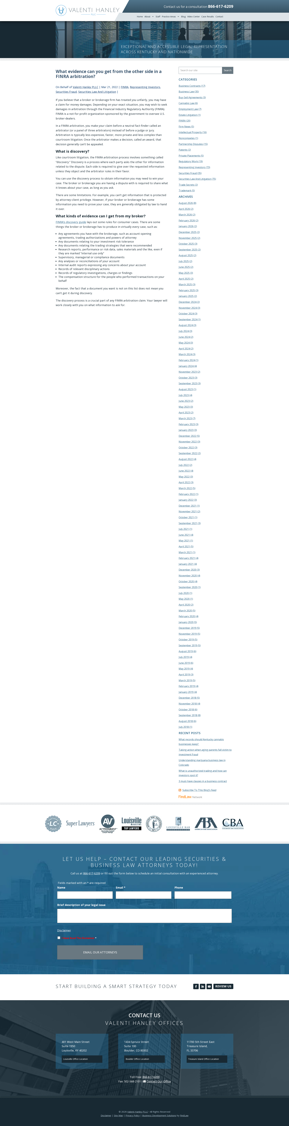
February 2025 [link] (187, 290)
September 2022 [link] (188, 453)
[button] (196, 986)
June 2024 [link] (184, 337)
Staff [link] (158, 16)
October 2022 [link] (186, 447)
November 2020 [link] (188, 575)
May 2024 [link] (184, 342)
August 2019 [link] (186, 651)
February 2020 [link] (187, 616)
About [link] (147, 16)
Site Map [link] (118, 1115)
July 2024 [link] (184, 331)
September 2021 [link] (188, 523)
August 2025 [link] (186, 255)
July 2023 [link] (184, 395)
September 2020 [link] (188, 587)
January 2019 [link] (186, 692)
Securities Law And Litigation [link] (97, 92)
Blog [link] (183, 16)
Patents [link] (183, 149)
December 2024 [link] (187, 302)
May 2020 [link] (184, 598)
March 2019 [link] (185, 680)
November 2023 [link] (188, 371)
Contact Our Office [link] (159, 1081)
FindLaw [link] (184, 1115)
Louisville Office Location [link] (75, 1059)
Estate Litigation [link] (188, 115)
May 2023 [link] (184, 406)
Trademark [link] (185, 190)
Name (61, 887)
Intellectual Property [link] (190, 132)
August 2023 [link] (186, 389)
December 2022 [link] (187, 436)
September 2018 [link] (188, 715)
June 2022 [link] (184, 470)
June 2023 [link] (184, 401)
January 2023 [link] (186, 430)
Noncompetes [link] (187, 138)
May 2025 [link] (184, 273)
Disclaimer (64, 930)
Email (120, 887)
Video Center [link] (193, 16)
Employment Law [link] (188, 109)
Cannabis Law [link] (186, 103)
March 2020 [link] (185, 610)
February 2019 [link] (187, 686)
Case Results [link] (207, 16)
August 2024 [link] (186, 325)
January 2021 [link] (186, 564)
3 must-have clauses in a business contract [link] (203, 781)
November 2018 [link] (188, 703)
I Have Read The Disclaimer (79, 938)
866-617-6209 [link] (91, 873)
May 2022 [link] (184, 476)
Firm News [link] (185, 126)
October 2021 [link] (186, 517)
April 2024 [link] (184, 348)
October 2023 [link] (186, 377)
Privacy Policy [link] (133, 1115)
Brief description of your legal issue (81, 905)
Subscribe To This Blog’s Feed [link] (199, 790)
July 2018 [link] (184, 727)
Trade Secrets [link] (186, 184)
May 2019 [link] (184, 668)
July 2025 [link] (184, 261)
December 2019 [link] (187, 628)
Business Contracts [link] (189, 85)
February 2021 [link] (187, 558)
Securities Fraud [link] (66, 92)
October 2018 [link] (186, 709)
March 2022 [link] (185, 488)
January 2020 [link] (186, 622)
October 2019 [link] (186, 639)
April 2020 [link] (184, 604)
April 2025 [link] (184, 278)
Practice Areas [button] (169, 16)
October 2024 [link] (186, 313)
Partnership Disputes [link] (191, 144)
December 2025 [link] (187, 232)
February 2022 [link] (187, 494)
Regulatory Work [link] (188, 161)
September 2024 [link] (188, 319)
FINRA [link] (124, 87)
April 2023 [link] (184, 412)
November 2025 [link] (188, 238)
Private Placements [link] (189, 155)
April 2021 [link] (184, 546)
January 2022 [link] (186, 500)
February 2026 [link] (187, 220)
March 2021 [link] (185, 552)
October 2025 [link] (186, 243)
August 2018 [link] (186, 721)
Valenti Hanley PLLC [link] (85, 87)
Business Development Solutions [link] (159, 1115)
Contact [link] (219, 16)
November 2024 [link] (188, 308)
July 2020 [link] (184, 593)
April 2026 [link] (184, 209)
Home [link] (140, 16)
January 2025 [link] (186, 296)
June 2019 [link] (184, 663)
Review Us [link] (223, 986)
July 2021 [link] (184, 529)
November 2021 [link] (188, 511)
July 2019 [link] (184, 657)
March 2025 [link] (185, 284)
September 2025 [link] (188, 249)
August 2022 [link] (186, 459)
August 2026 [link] (186, 203)
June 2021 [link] (184, 535)
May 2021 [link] (184, 540)
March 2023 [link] (185, 418)
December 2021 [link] (187, 505)
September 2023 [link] (188, 383)
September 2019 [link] (188, 645)
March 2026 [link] (185, 214)
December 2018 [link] (187, 697)
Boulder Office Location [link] (137, 1059)
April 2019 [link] (184, 674)
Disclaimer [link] (106, 1115)
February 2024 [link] (187, 360)
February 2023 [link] (187, 424)
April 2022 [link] (184, 482)
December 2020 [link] (187, 569)
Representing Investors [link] (145, 87)
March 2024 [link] (185, 354)
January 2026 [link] (186, 226)
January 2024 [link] (186, 366)
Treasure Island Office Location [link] (203, 1059)
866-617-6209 (220, 6)
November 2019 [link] (188, 633)
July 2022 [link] (184, 465)
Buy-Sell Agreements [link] (190, 97)
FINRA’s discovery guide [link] (71, 222)
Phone (178, 887)
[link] (87, 10)
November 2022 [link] (188, 441)
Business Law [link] (186, 91)
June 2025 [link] (184, 267)
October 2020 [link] (186, 581)
